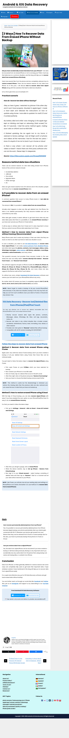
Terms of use (6, 684)
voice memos (21, 250)
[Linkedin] (7, 647)
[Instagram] (9, 647)
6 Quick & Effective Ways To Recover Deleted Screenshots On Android (60, 122)
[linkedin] (52, 700)
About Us (5, 678)
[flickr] (45, 700)
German (40, 678)
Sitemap (5, 687)
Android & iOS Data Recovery (25, 4)
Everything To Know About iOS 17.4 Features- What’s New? (33, 661)
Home (5, 25)
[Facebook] (3, 647)
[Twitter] (5, 647)
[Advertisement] (25, 504)
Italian (40, 686)
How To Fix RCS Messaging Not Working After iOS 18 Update (60, 135)
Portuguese (41, 688)
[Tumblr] (50, 700)
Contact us (6, 689)
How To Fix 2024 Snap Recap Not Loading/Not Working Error (59, 128)
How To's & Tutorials (13, 25)
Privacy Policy (7, 680)
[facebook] (42, 700)
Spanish (40, 681)
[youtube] (55, 700)
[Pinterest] (11, 647)
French (40, 683)
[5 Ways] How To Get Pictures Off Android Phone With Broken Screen (17, 661)
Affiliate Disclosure (8, 682)
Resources (6, 691)
